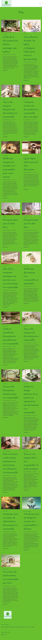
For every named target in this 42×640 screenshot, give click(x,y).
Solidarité (5, 34)
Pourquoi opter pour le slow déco (10, 223)
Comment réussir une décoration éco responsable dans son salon (31, 109)
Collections (5, 99)
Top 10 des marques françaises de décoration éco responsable (10, 109)
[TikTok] (6, 634)
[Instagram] (4, 634)
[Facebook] (2, 634)
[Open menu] (40, 3)
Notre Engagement (6, 451)
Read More (5, 70)
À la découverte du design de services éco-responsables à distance (31, 521)
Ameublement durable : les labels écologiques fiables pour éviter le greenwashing (31, 47)
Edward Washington (7, 54)
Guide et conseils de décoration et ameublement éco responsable (10, 336)
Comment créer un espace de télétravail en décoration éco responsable (10, 521)
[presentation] (10, 26)
